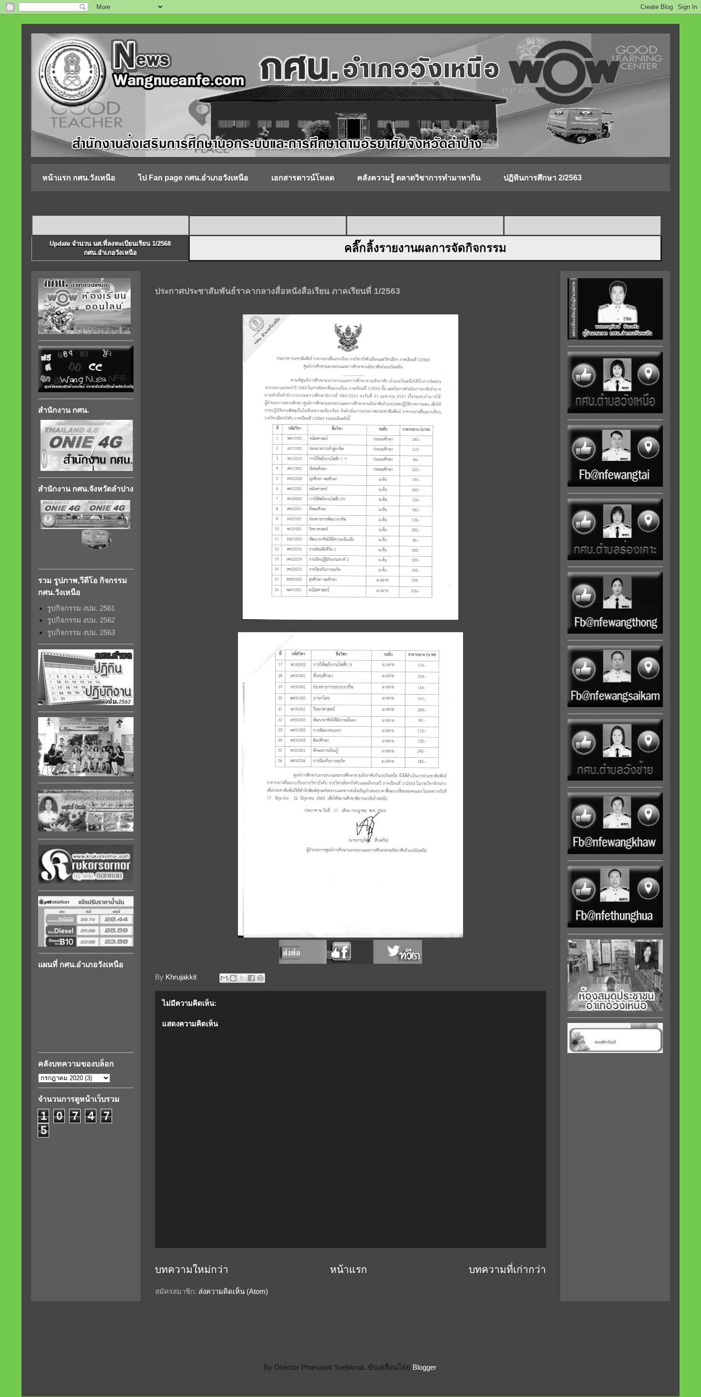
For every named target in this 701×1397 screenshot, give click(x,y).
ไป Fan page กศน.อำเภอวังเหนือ (193, 178)
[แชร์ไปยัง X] (242, 978)
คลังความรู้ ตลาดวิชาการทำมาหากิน (419, 178)
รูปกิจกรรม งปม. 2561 (81, 608)
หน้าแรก (348, 1269)
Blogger (424, 1367)
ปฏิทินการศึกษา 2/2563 (543, 178)
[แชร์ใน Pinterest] (260, 978)
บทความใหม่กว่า (191, 1269)
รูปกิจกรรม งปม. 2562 (81, 620)
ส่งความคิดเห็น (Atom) (233, 1291)
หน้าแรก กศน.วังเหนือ (78, 178)
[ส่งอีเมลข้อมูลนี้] (224, 978)
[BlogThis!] (233, 978)
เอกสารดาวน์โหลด (302, 178)
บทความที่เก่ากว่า (507, 1269)
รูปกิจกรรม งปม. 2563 (81, 632)
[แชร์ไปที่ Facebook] (251, 978)
